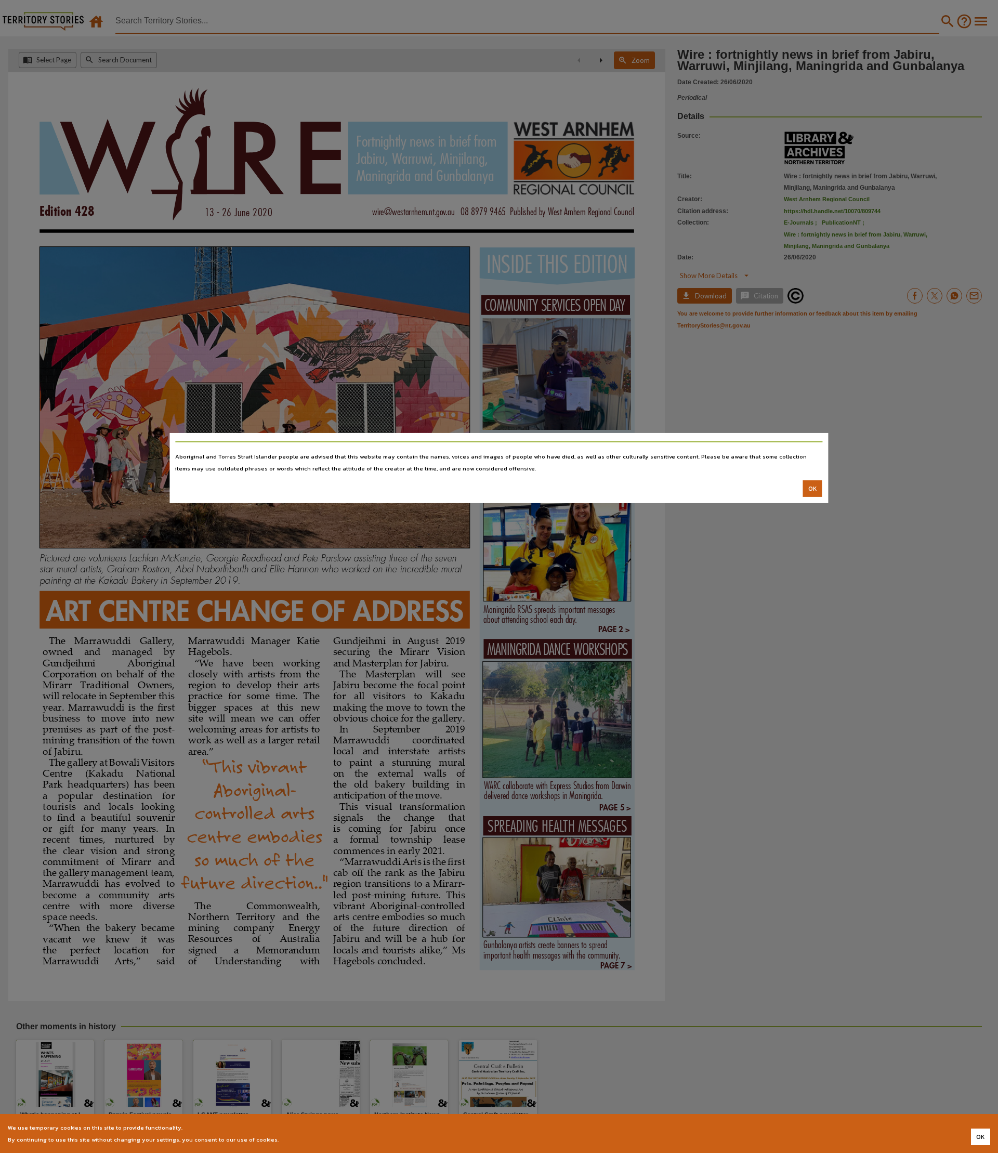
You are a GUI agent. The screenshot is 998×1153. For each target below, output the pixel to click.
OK (812, 488)
